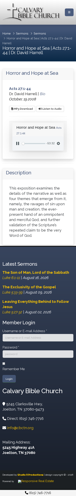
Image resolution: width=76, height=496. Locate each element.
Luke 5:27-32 (12, 312)
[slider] (33, 143)
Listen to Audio (52, 108)
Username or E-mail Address (24, 331)
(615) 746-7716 (39, 493)
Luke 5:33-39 (12, 292)
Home (6, 33)
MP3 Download (23, 108)
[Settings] (58, 143)
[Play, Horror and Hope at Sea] (17, 143)
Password (10, 347)
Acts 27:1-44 (49, 38)
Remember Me (13, 369)
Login (9, 378)
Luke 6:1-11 (11, 278)
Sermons (22, 33)
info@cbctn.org (20, 428)
